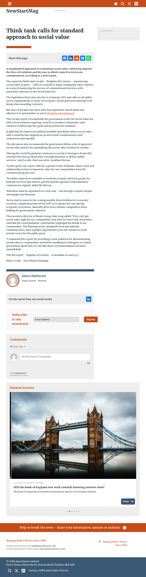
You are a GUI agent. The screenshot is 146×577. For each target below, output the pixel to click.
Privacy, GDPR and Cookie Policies (48, 570)
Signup (91, 319)
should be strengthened (60, 113)
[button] (67, 511)
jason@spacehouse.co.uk (52, 549)
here (76, 255)
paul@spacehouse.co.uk (44, 546)
